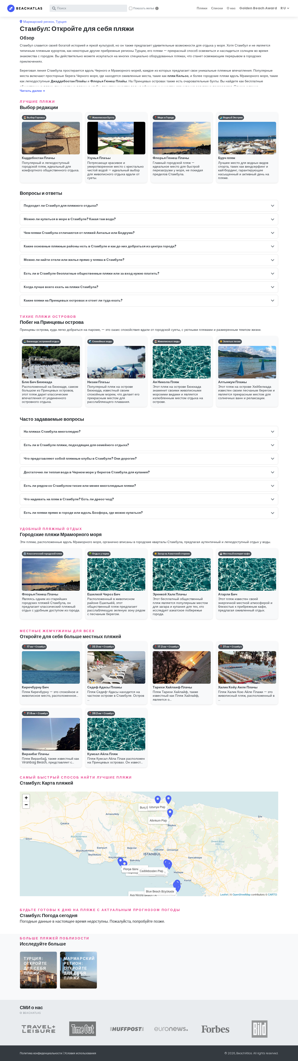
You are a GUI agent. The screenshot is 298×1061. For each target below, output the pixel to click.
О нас (231, 8)
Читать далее (31, 90)
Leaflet (224, 894)
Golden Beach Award (258, 8)
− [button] (26, 805)
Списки (217, 8)
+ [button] (26, 798)
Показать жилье (143, 8)
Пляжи (202, 8)
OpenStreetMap (242, 894)
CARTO (272, 894)
